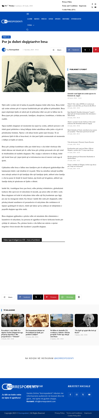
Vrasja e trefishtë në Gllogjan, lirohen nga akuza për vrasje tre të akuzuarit (82, 165)
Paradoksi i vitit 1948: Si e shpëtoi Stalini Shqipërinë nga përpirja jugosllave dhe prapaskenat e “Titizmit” (12, 333)
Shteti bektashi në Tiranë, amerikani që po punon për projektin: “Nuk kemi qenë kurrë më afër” (82, 130)
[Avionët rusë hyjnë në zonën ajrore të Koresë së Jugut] (82, 81)
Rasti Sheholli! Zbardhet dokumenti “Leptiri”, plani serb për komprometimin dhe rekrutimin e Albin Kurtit (82, 113)
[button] (27, 30)
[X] (92, 7)
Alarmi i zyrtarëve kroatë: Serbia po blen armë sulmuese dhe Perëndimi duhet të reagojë (81, 122)
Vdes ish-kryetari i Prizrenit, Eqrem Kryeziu (81, 142)
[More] (79, 297)
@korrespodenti (64, 358)
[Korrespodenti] (4, 50)
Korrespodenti (14, 50)
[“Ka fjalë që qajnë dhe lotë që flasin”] (86, 320)
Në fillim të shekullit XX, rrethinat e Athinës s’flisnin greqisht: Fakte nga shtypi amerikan (60, 333)
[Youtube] (95, 7)
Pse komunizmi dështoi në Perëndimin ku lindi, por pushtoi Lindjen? (35, 332)
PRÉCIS (6, 37)
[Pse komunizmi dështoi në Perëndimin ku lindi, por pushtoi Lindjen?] (37, 320)
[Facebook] (92, 4)
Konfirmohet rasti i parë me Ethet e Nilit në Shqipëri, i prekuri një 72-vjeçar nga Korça (80, 149)
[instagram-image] (8, 369)
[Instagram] (95, 4)
